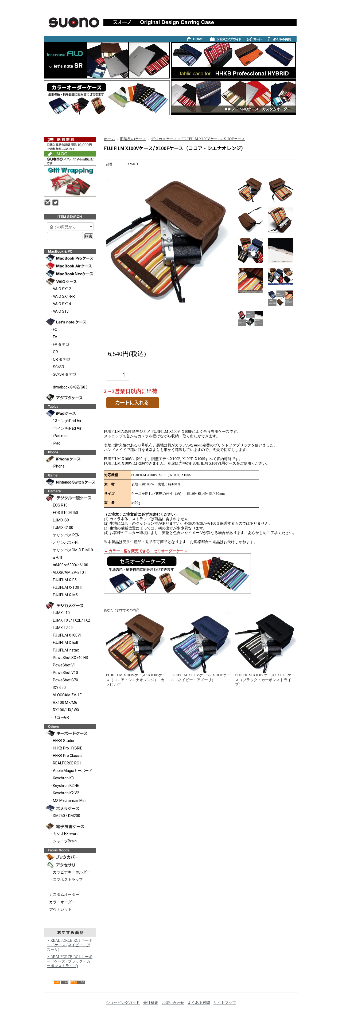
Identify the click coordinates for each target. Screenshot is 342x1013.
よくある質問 (199, 1003)
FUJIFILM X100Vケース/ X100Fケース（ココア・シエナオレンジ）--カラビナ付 (136, 679)
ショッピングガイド (123, 1003)
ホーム (109, 139)
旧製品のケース (133, 139)
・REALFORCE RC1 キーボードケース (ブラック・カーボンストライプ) (69, 961)
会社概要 (150, 1003)
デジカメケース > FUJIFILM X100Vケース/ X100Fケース (198, 139)
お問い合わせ (173, 1003)
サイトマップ (224, 1003)
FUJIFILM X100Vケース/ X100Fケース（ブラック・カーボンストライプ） (265, 679)
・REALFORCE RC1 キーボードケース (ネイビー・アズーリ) (69, 945)
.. (45, 917)
